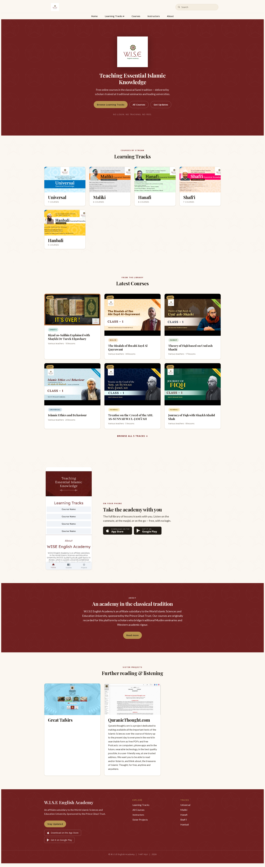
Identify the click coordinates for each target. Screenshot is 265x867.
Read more (132, 635)
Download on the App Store (65, 832)
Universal (185, 804)
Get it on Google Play (61, 839)
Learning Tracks (114, 16)
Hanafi (184, 814)
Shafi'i (183, 819)
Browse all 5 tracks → (132, 435)
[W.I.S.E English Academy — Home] (55, 7)
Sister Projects (140, 819)
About (170, 16)
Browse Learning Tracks (110, 104)
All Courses (139, 104)
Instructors (154, 16)
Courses (136, 16)
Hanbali (184, 824)
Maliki (183, 809)
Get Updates (161, 104)
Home (94, 16)
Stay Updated (55, 823)
